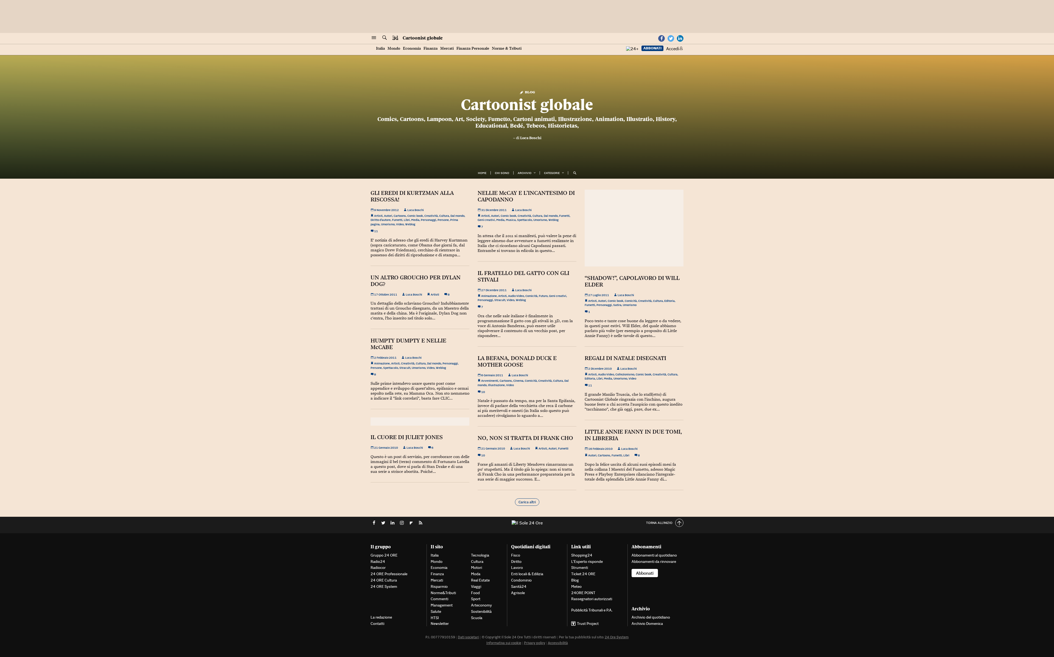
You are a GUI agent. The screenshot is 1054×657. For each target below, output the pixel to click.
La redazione (381, 617)
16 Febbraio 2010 (600, 449)
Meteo (576, 586)
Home (482, 173)
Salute (436, 611)
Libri (407, 220)
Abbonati (652, 48)
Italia (380, 48)
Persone (443, 220)
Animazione (489, 296)
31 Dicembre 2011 (494, 210)
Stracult (499, 300)
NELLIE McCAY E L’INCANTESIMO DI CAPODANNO (526, 196)
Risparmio (439, 586)
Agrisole (518, 592)
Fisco (515, 555)
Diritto (516, 561)
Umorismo (388, 224)
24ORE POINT (583, 592)
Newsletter (440, 623)
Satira (617, 305)
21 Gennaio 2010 (386, 448)
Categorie (552, 173)
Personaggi (428, 220)
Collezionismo (624, 374)
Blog (529, 91)
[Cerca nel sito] (384, 37)
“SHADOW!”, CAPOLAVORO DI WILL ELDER (632, 281)
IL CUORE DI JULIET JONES (407, 437)
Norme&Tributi (443, 592)
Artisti (378, 216)
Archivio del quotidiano (651, 617)
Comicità (531, 296)
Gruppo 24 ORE (384, 555)
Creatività (431, 216)
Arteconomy (481, 605)
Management (442, 605)
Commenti (439, 598)
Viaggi (476, 586)
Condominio (521, 580)
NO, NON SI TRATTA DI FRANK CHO (525, 438)
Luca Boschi (530, 137)
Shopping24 (581, 555)
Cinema (518, 381)
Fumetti (397, 220)
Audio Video (516, 296)
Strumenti (579, 567)
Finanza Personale (472, 48)
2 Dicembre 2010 (600, 368)
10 (483, 392)
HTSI (435, 617)
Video (400, 224)
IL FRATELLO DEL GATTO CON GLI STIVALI (523, 276)
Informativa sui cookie (503, 643)
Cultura (444, 216)
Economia (412, 48)
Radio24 (378, 561)
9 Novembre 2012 (386, 210)
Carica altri (527, 502)
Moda (475, 573)
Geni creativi (486, 220)
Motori (476, 567)
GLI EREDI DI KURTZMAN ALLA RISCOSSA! (412, 196)
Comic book (415, 216)
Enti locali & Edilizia (527, 573)
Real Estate (480, 580)
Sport (475, 598)
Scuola (476, 617)
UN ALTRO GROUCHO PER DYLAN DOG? (416, 281)
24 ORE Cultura (384, 580)
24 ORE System (384, 586)
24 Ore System (617, 637)
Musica (511, 220)
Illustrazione (496, 385)
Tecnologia (480, 555)
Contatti (377, 623)
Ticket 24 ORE (583, 573)
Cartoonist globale (423, 37)
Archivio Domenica (647, 623)
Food (475, 592)
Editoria (669, 301)
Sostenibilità (481, 611)
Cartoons (400, 216)
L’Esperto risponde (587, 561)
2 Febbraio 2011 (385, 358)
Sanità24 (518, 586)
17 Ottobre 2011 (385, 294)
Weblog (410, 224)
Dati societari (468, 637)
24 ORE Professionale (389, 573)
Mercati (447, 48)
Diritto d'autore (381, 220)
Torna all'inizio (659, 523)
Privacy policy (534, 643)
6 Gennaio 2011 (492, 375)
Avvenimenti (489, 381)
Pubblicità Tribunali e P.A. (591, 610)
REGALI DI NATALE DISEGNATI (625, 358)
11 (376, 231)
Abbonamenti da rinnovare (654, 561)
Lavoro (517, 567)
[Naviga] (374, 37)
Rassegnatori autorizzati (591, 598)
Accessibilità (558, 643)
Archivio (524, 173)
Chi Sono (502, 173)
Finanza (431, 48)
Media (415, 220)
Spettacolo (524, 220)
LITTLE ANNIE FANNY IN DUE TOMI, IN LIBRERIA (633, 435)
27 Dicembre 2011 (494, 290)
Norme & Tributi (507, 48)
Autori (388, 216)
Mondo (394, 48)
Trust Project (588, 623)
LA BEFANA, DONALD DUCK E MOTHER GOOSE (517, 361)
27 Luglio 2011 (598, 295)
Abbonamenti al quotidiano (654, 555)
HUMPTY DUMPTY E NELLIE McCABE (408, 344)
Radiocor (378, 567)
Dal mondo (457, 216)
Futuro (543, 296)
